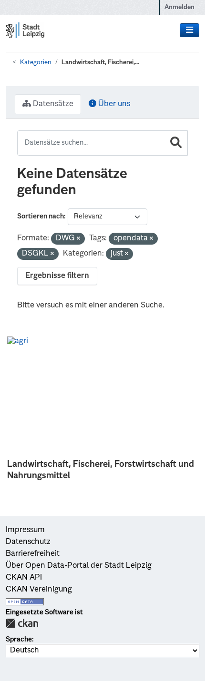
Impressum (25, 530)
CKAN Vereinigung (39, 589)
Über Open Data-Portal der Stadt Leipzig (79, 566)
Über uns (113, 104)
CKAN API (24, 578)
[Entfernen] (78, 239)
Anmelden (179, 7)
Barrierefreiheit (33, 554)
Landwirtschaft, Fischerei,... (100, 62)
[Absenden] (176, 143)
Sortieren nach (40, 216)
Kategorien (35, 62)
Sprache (19, 639)
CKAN (22, 623)
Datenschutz (28, 542)
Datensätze (52, 104)
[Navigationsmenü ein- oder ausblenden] (189, 30)
